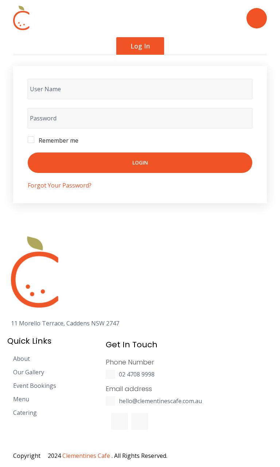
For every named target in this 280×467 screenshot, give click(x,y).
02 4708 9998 (137, 374)
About (21, 359)
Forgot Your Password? (60, 185)
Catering (25, 413)
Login (140, 162)
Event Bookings (34, 386)
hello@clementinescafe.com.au (160, 401)
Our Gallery (28, 372)
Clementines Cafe (86, 456)
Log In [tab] (140, 46)
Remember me (58, 140)
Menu (21, 399)
